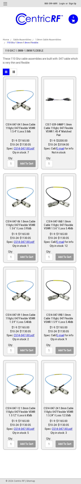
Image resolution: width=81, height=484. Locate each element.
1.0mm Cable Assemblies (48, 39)
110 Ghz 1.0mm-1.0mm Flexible (22, 42)
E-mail (60, 148)
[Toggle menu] (5, 6)
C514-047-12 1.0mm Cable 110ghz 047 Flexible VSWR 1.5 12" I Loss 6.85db (21, 412)
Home (6, 39)
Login (62, 3)
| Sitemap (30, 481)
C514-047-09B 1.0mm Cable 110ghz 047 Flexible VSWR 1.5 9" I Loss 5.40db (58, 318)
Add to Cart (26, 163)
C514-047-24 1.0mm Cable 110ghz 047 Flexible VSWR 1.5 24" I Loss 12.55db (59, 412)
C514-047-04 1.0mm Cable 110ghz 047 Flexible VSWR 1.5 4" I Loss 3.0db (21, 128)
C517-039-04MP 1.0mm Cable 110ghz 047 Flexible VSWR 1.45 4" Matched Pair (58, 130)
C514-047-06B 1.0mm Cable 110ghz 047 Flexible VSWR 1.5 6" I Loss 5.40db (58, 225)
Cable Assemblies (22, 39)
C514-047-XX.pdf (24, 148)
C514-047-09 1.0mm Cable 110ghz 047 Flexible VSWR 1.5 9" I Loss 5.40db (21, 318)
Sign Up (72, 3)
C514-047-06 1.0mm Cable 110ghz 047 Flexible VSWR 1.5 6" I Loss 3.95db (21, 225)
